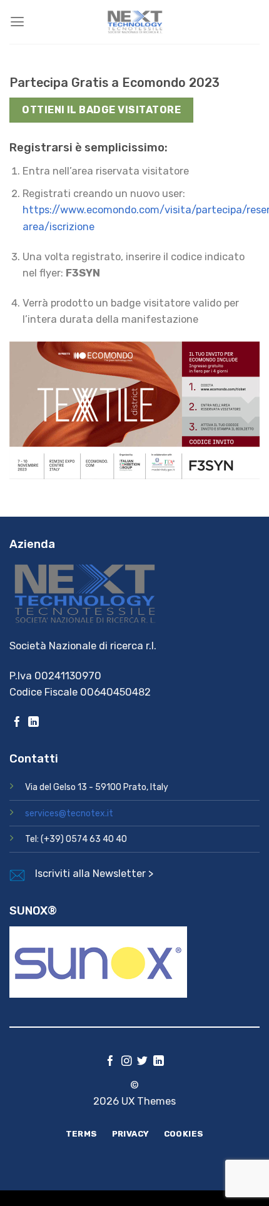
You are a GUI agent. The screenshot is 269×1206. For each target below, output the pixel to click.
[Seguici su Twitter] (142, 1062)
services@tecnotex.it (69, 813)
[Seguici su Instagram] (126, 1062)
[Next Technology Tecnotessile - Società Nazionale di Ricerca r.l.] (134, 22)
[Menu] (17, 22)
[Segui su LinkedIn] (33, 723)
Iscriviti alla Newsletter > (94, 873)
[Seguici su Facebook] (17, 723)
